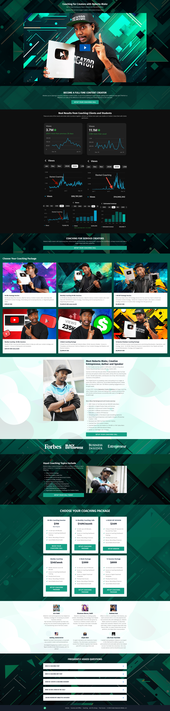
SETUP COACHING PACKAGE (85, 547)
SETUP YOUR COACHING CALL (85, 102)
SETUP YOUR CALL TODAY (63, 495)
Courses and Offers (76, 708)
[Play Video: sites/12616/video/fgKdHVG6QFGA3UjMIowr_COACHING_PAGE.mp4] (85, 47)
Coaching (85, 708)
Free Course (102, 708)
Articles (67, 708)
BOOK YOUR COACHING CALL (56, 547)
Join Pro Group (93, 708)
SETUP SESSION (113, 549)
